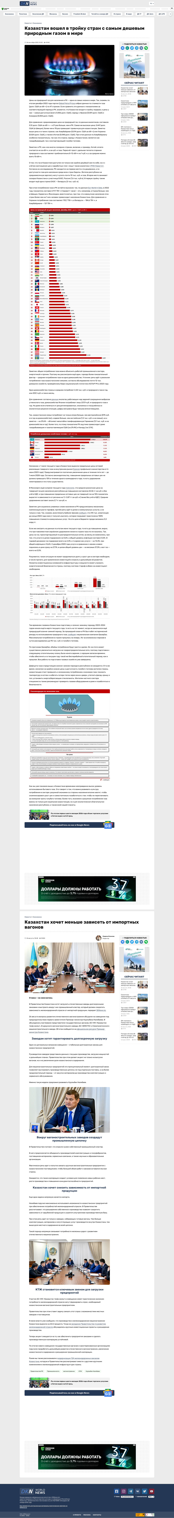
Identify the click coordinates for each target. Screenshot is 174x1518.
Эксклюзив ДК (38, 14)
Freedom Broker (80, 14)
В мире (129, 14)
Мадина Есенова (108, 936)
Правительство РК (37, 1371)
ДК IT (139, 14)
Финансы (53, 14)
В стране (117, 14)
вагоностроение (69, 1371)
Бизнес (65, 14)
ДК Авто (150, 14)
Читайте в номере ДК (99, 14)
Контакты (97, 1515)
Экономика (9, 14)
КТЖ (80, 1371)
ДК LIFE (162, 14)
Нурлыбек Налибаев (93, 1371)
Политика (23, 14)
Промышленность (53, 1371)
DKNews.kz (101, 1010)
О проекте (77, 1515)
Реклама (87, 1515)
